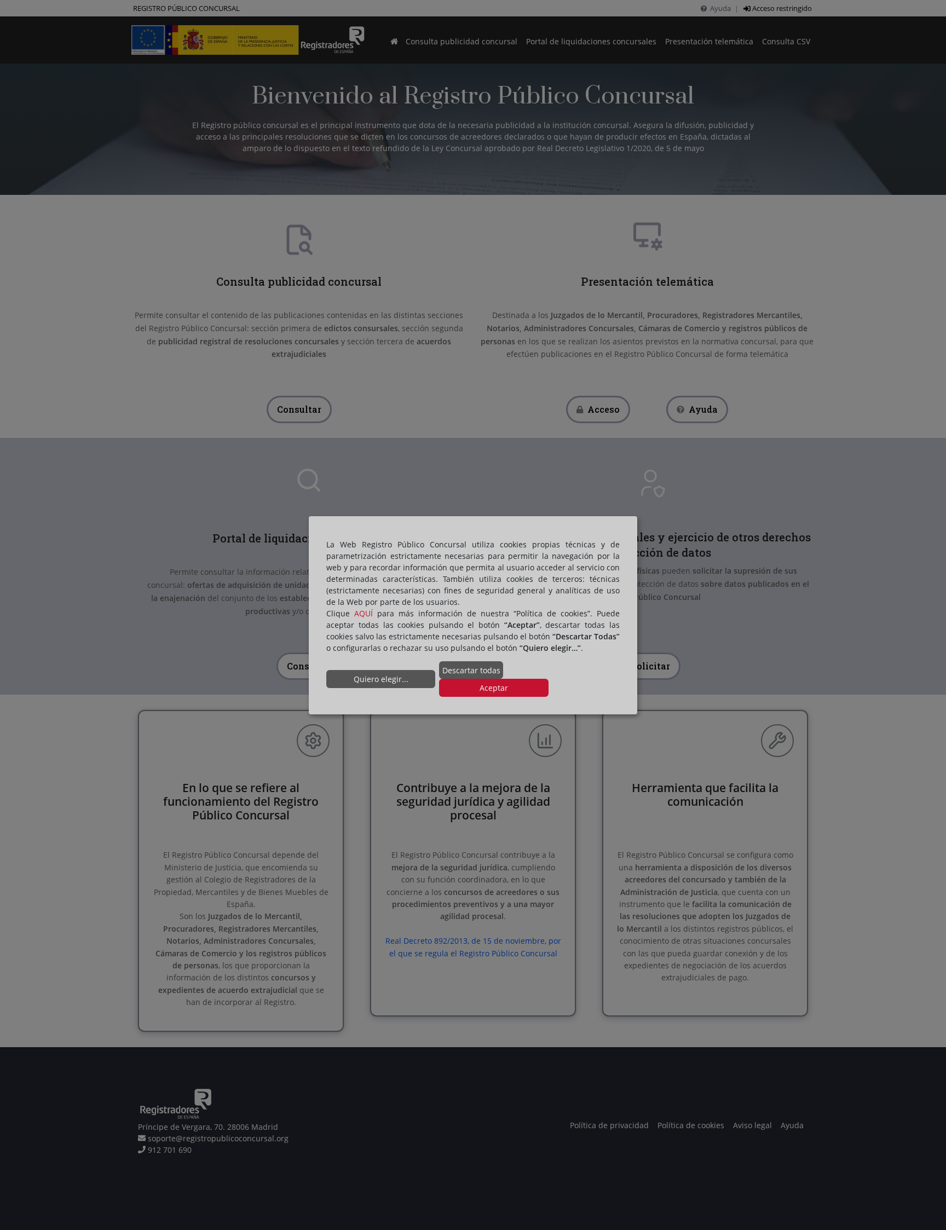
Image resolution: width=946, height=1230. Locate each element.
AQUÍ (363, 613)
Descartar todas (471, 670)
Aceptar (494, 688)
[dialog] (473, 615)
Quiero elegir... (381, 679)
